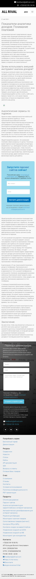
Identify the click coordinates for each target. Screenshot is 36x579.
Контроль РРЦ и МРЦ (11, 524)
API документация (10, 463)
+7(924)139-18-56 (27, 5)
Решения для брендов (11, 516)
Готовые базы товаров (11, 471)
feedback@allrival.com (26, 2)
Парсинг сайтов (9, 503)
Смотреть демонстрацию (19, 200)
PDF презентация (9, 493)
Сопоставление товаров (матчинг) (16, 521)
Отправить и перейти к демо (14, 401)
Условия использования (12, 487)
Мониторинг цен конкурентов (14, 536)
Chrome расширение (10, 500)
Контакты (6, 484)
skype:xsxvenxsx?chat (12, 565)
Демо (26, 12)
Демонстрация (8, 444)
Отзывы (6, 481)
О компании (7, 478)
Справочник (7, 452)
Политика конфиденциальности (15, 490)
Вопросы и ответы (10, 469)
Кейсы (5, 460)
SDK (4, 466)
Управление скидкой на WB (13, 533)
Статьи (5, 457)
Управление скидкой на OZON (14, 530)
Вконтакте (9, 562)
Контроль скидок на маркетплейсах (16, 527)
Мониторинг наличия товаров (14, 519)
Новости (6, 454)
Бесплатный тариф (10, 442)
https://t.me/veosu (11, 560)
